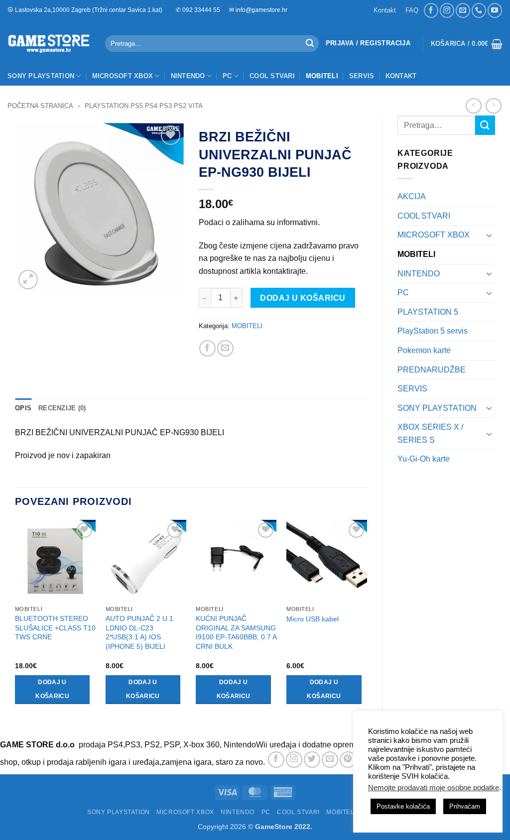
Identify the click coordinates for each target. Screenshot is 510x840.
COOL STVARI (272, 76)
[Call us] (479, 10)
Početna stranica (40, 106)
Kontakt (385, 10)
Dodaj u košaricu (302, 298)
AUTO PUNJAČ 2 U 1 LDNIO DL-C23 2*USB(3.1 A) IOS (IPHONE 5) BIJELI (139, 632)
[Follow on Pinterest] (348, 759)
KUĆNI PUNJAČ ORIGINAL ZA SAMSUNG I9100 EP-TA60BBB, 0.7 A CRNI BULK (236, 632)
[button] (368, 43)
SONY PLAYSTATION (40, 76)
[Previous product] (493, 106)
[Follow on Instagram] (447, 10)
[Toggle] (489, 235)
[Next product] (473, 106)
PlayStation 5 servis (432, 331)
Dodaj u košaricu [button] (52, 689)
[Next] (366, 620)
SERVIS (362, 76)
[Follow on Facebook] (431, 10)
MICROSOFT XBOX (122, 76)
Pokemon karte (424, 350)
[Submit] (309, 43)
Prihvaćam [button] (464, 806)
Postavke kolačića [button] (403, 806)
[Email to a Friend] (225, 348)
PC (227, 76)
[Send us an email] (463, 10)
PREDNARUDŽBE (431, 369)
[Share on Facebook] (207, 348)
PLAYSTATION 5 (427, 312)
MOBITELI (322, 76)
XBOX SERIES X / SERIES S (430, 433)
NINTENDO (188, 76)
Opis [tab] (23, 408)
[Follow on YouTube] (495, 10)
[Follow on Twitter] (312, 759)
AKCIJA (411, 196)
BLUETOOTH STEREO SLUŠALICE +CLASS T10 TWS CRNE (55, 627)
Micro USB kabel (312, 619)
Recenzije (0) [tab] (62, 408)
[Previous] (15, 620)
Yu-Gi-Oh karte (423, 459)
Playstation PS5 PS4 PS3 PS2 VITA (144, 106)
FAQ (411, 10)
